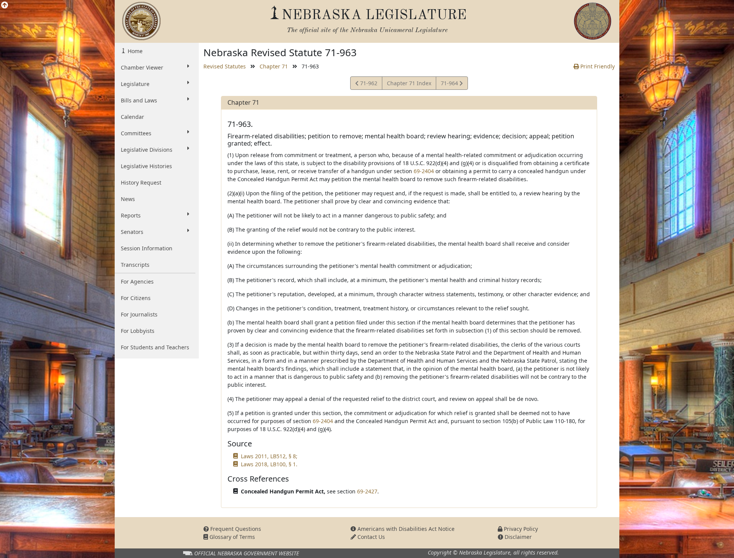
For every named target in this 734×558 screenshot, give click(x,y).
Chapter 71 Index (409, 83)
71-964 (450, 84)
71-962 (367, 84)
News (128, 199)
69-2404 (424, 171)
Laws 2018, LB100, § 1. (269, 464)
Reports (131, 215)
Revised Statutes (224, 66)
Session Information (146, 248)
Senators (132, 231)
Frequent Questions (235, 528)
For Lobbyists (137, 330)
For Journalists (139, 314)
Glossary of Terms (231, 536)
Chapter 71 (274, 66)
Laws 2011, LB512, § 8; (269, 456)
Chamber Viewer (142, 67)
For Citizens (136, 298)
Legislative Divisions (146, 149)
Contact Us (370, 536)
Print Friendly (597, 66)
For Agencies (137, 281)
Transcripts (135, 264)
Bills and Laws (139, 100)
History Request (141, 182)
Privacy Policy (520, 528)
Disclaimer (517, 536)
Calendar (132, 116)
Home (134, 51)
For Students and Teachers (155, 347)
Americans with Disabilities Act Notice (405, 528)
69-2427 (367, 491)
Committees (136, 133)
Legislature (135, 84)
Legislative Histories (146, 166)
